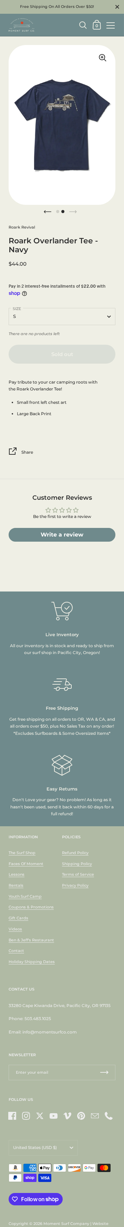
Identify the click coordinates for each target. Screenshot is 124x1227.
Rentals (16, 885)
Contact (16, 950)
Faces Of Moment (26, 863)
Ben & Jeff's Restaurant (31, 940)
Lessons (16, 874)
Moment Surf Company (66, 1223)
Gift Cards (18, 918)
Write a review (62, 534)
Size (17, 308)
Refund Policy (75, 852)
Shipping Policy (77, 863)
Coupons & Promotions (31, 907)
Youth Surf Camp (25, 896)
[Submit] (104, 1072)
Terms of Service (78, 874)
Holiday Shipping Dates (32, 961)
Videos (15, 929)
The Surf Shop (22, 852)
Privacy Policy (75, 885)
